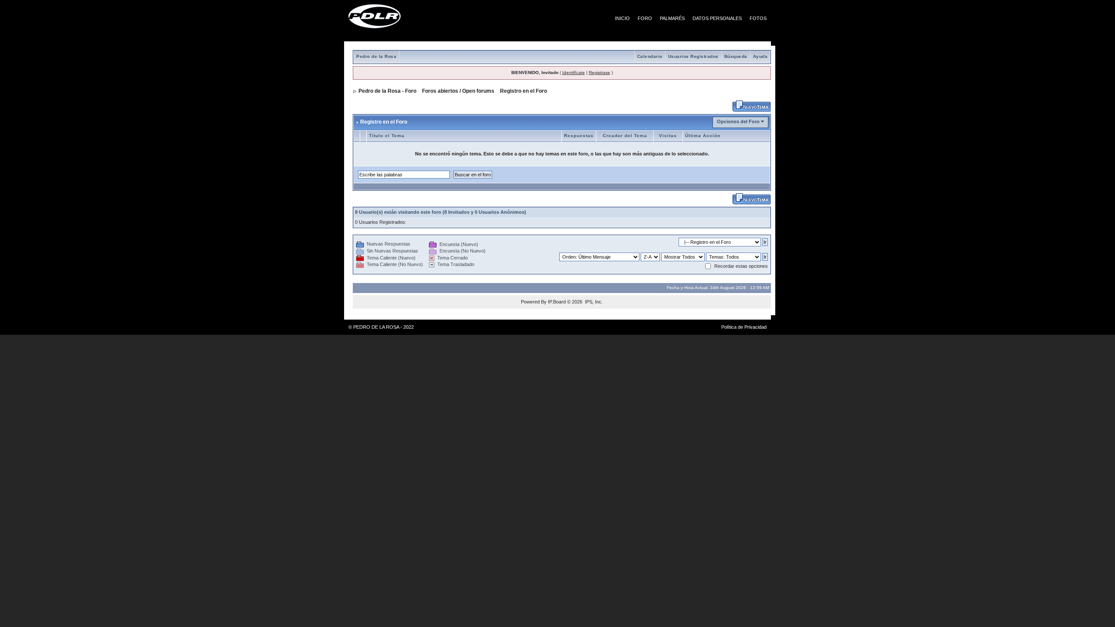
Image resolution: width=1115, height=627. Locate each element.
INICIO (622, 18)
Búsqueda (735, 56)
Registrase (599, 72)
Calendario (649, 56)
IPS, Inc (593, 301)
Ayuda (760, 56)
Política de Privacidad (744, 327)
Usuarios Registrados (693, 56)
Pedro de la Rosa (376, 56)
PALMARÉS (672, 18)
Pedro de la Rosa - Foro (387, 91)
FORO (645, 18)
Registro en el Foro (523, 91)
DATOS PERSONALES (717, 18)
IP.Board (557, 301)
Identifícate (573, 72)
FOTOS (758, 18)
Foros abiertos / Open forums (458, 91)
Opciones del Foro (738, 121)
